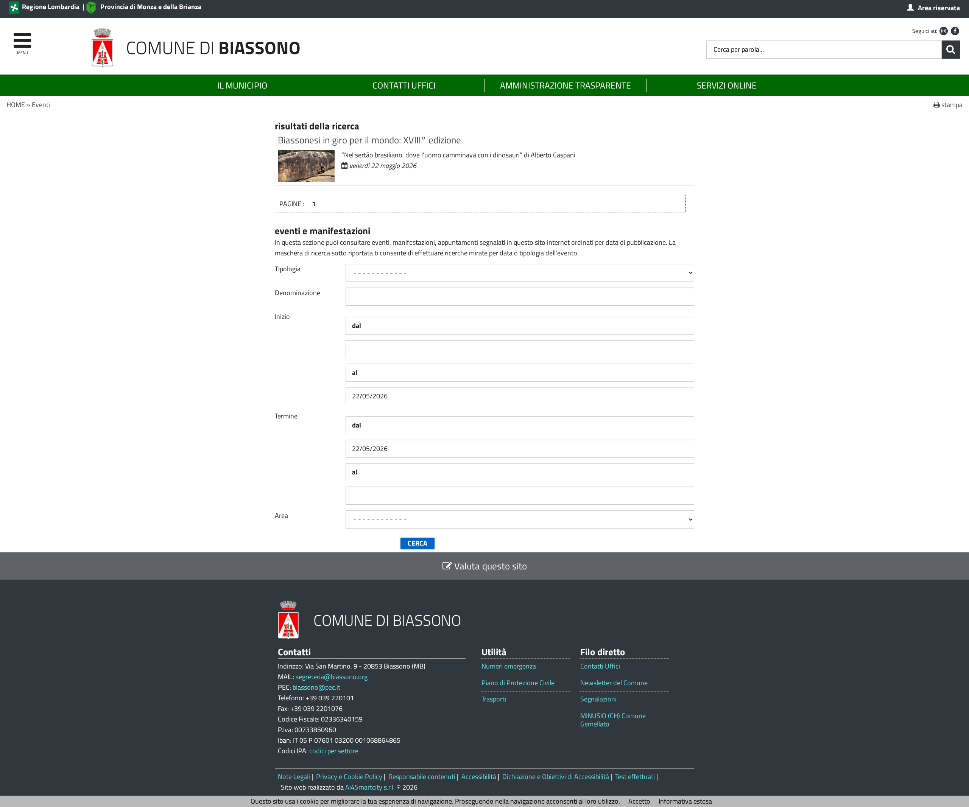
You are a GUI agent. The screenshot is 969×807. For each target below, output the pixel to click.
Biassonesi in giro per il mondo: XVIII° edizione (369, 139)
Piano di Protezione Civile (518, 683)
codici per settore (333, 751)
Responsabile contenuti (421, 776)
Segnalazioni (598, 699)
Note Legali (294, 776)
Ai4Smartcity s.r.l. (370, 787)
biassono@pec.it (316, 687)
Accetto (639, 801)
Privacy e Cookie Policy (349, 776)
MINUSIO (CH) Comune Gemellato (613, 720)
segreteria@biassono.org (332, 677)
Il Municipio (242, 85)
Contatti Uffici (404, 85)
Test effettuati (635, 776)
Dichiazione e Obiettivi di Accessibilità (555, 776)
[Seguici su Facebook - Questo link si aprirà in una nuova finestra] (955, 31)
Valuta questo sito (489, 565)
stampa (951, 105)
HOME (15, 105)
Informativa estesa (685, 801)
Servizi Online (727, 85)
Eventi (41, 105)
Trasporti (493, 699)
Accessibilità (478, 776)
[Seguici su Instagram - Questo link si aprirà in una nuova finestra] (943, 31)
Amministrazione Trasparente (565, 85)
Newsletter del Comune (614, 683)
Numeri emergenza (508, 666)
